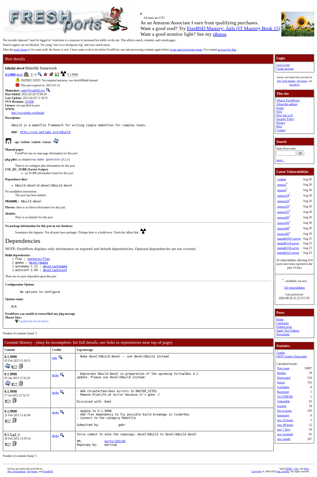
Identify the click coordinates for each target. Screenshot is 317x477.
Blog (279, 126)
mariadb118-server (288, 248)
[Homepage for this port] (8, 142)
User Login (283, 65)
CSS (296, 468)
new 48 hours (285, 425)
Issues (280, 108)
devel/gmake (38, 262)
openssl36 (283, 217)
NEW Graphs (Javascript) (291, 356)
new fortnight (285, 434)
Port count (283, 368)
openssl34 (283, 195)
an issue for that (226, 49)
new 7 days (284, 429)
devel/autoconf (55, 270)
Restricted (283, 392)
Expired (281, 406)
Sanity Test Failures (287, 330)
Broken (281, 373)
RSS (306, 468)
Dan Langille (282, 471)
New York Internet (286, 81)
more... (280, 160)
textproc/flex (38, 259)
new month (283, 439)
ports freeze (20, 49)
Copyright (256, 471)
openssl (281, 185)
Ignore (281, 382)
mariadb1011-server (289, 238)
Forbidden (283, 387)
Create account (284, 68)
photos (219, 34)
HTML (288, 468)
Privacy (280, 123)
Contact (280, 130)
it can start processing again (186, 49)
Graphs (280, 352)
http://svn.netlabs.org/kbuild (27, 113)
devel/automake (55, 266)
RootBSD (294, 84)
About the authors (286, 104)
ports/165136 (115, 441)
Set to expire (284, 411)
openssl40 (283, 228)
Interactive (283, 415)
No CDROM (285, 396)
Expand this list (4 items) (33, 321)
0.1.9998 (10, 74)
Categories (282, 323)
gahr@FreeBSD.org (33, 90)
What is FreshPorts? (288, 100)
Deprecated (283, 378)
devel (19, 74)
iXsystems (302, 81)
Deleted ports (284, 327)
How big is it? (284, 115)
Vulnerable (283, 401)
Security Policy (285, 119)
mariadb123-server (288, 252)
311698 (29, 101)
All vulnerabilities (294, 287)
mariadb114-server (288, 243)
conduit (281, 179)
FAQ (279, 111)
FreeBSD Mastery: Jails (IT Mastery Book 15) (233, 28)
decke (55, 375)
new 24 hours (285, 420)
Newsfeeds (283, 334)
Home (280, 319)
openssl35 (283, 206)
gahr (54, 358)
